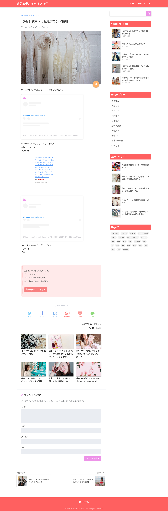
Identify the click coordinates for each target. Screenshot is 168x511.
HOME (85, 501)
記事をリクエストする (36, 289)
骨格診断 (126, 249)
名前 (23, 426)
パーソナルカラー (132, 237)
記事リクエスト (144, 3)
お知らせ (115, 106)
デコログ (115, 111)
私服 (99, 328)
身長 (113, 249)
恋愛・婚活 (116, 126)
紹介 (134, 245)
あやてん (115, 101)
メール (24, 437)
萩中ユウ (97, 324)
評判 (146, 245)
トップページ (130, 3)
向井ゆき (115, 116)
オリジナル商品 (143, 233)
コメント (25, 407)
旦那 (117, 245)
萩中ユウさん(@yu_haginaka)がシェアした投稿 (40, 135)
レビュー (144, 237)
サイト (24, 447)
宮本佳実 (115, 121)
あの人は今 (115, 233)
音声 (118, 249)
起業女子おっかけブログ (32, 3)
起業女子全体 (117, 140)
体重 (113, 241)
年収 (144, 241)
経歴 (140, 245)
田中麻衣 (115, 131)
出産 (118, 241)
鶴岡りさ (115, 145)
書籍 (123, 245)
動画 (124, 241)
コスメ (114, 237)
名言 (130, 241)
